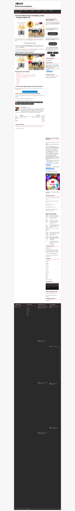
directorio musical (48, 66)
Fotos (46, 269)
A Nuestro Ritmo (18, 12)
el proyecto (50, 52)
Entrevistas (21, 10)
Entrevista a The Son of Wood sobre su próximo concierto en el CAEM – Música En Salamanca (29, 126)
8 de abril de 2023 (18, 19)
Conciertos (47, 266)
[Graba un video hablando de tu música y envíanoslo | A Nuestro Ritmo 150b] (52, 77)
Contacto (51, 10)
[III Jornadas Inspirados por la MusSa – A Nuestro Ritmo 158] (54, 428)
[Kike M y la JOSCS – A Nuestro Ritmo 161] (54, 307)
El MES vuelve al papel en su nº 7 (50, 204)
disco (23, 102)
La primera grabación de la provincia (55, 232)
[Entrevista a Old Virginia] (43, 308)
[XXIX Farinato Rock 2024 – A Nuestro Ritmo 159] (54, 384)
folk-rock (27, 49)
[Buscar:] (52, 16)
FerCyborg (23, 19)
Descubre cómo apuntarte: (51, 70)
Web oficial (18, 73)
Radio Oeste (37, 102)
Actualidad (32, 10)
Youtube (18, 80)
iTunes (18, 83)
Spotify (18, 78)
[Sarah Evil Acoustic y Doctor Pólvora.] (43, 341)
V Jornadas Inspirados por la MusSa (51, 206)
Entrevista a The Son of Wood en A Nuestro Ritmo (24, 74)
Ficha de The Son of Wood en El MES (22, 77)
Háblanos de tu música (50, 74)
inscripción (55, 52)
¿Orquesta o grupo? (52, 241)
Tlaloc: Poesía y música (53, 236)
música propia (32, 102)
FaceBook (18, 79)
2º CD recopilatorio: (53, 34)
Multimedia (39, 10)
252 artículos (29, 107)
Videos (47, 277)
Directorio (45, 10)
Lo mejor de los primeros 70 (54, 220)
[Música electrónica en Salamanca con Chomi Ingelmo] (43, 383)
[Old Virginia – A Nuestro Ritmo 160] (54, 346)
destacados (19, 102)
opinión (47, 276)
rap (41, 102)
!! (53, 253)
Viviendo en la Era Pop (49, 279)
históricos (54, 218)
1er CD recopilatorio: (52, 44)
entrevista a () (30, 38)
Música (58, 228)
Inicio (16, 10)
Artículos (26, 10)
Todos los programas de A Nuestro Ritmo (30, 91)
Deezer (18, 84)
